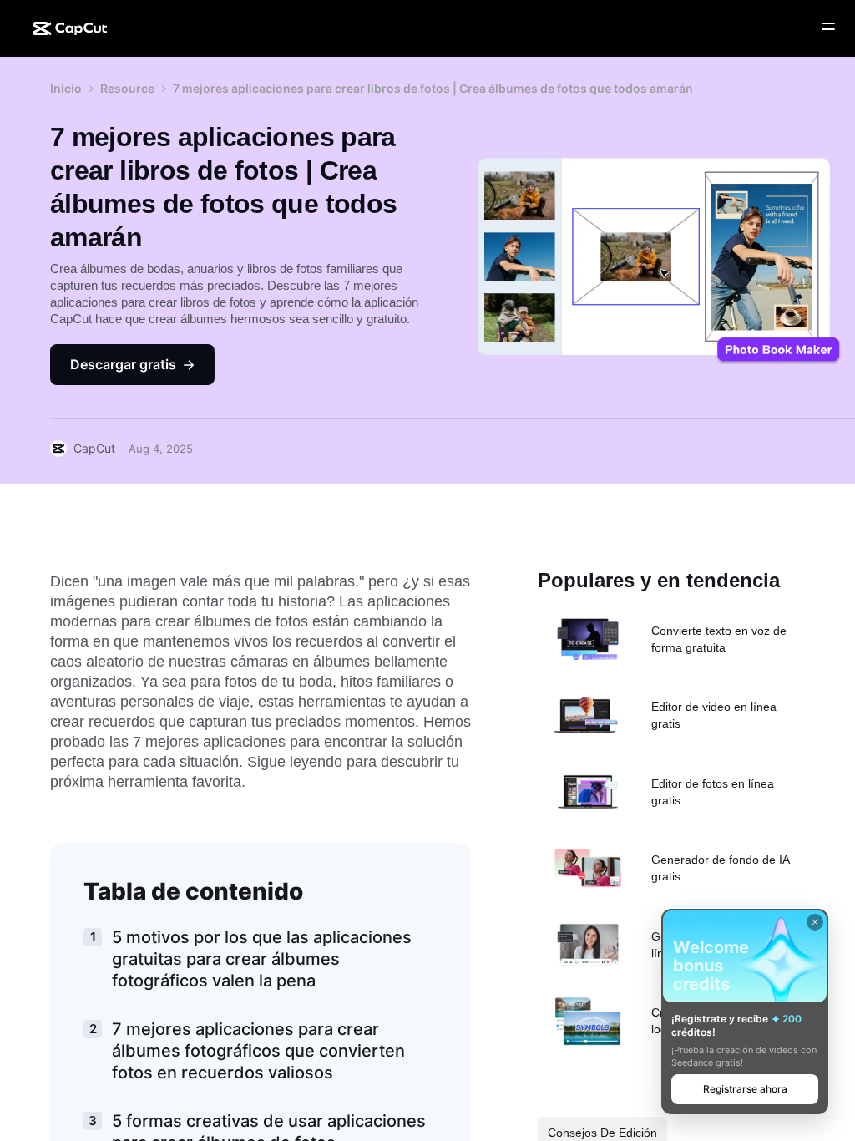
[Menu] (828, 27)
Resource (127, 88)
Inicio (66, 88)
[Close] (815, 922)
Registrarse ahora (745, 1089)
